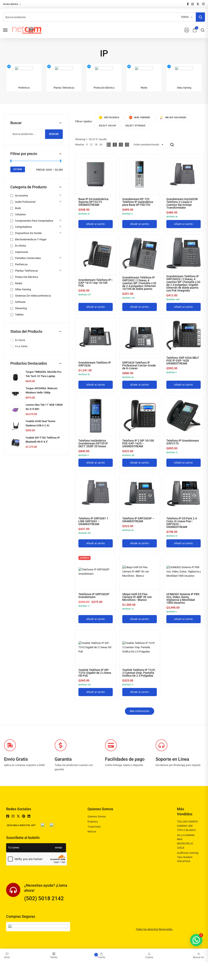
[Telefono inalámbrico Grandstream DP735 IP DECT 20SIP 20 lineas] (95, 415)
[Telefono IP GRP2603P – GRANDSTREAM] (139, 493)
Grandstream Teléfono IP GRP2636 (94, 364)
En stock (20, 340)
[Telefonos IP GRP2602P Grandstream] (95, 572)
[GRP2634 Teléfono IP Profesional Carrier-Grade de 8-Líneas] (139, 338)
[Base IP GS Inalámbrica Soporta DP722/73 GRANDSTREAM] (95, 174)
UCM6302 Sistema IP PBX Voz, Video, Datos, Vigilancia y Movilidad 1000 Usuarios (182, 598)
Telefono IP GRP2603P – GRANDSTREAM (138, 520)
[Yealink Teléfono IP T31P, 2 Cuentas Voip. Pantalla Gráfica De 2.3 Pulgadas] (139, 647)
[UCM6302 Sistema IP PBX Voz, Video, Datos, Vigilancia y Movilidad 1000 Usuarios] (183, 571)
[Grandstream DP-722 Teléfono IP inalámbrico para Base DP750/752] (139, 174)
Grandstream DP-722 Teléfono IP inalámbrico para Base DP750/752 (137, 201)
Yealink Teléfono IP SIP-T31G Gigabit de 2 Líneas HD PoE (94, 672)
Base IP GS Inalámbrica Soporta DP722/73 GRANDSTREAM (93, 201)
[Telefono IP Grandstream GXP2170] (183, 415)
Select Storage (135, 125)
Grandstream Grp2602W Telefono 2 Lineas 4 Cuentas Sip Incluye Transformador (182, 203)
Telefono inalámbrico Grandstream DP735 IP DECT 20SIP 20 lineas (93, 443)
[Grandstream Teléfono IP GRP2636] (95, 338)
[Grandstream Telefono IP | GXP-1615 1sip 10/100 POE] (95, 255)
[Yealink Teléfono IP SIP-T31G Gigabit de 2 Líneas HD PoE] (95, 647)
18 (95, 144)
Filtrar (17, 169)
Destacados (111, 117)
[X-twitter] (18, 816)
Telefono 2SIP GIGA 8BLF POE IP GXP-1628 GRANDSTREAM (182, 360)
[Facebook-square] (7, 816)
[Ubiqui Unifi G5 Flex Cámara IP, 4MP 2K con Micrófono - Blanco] (139, 571)
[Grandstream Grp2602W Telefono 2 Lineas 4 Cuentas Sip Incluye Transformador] (183, 174)
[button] (196, 940)
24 (100, 144)
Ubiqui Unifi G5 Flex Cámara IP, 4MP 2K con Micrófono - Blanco (137, 597)
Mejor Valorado (175, 117)
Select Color (107, 125)
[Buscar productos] (200, 17)
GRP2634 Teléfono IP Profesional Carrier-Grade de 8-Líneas (139, 365)
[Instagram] (13, 816)
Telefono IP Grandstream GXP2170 (182, 442)
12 (91, 144)
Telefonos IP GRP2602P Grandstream (93, 596)
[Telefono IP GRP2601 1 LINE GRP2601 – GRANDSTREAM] (95, 493)
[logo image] (26, 29)
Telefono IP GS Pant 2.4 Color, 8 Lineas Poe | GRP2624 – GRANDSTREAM (181, 523)
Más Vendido (142, 117)
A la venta (21, 346)
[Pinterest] (23, 816)
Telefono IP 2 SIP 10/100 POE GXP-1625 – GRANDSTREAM (138, 443)
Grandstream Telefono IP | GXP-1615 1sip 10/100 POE (95, 282)
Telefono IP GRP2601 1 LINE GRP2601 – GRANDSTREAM (93, 521)
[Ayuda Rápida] (12, 4)
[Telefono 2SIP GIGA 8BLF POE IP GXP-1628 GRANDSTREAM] (183, 335)
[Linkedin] (28, 816)
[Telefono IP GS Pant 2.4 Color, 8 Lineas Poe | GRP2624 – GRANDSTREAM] (183, 493)
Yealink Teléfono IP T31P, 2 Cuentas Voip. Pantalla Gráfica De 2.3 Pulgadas (138, 672)
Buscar (54, 134)
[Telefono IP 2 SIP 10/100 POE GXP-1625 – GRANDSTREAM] (139, 415)
